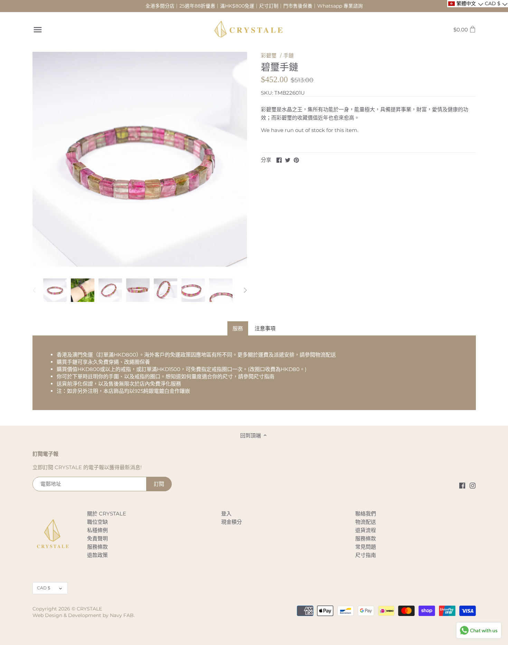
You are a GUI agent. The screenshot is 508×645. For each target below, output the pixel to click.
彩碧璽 (268, 55)
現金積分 (231, 522)
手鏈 (288, 55)
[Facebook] (462, 485)
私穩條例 (97, 530)
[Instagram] (473, 485)
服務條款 (97, 546)
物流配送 (325, 354)
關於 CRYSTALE (106, 513)
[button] (465, 3)
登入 (226, 513)
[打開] (37, 30)
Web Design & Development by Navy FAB (83, 615)
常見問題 (365, 546)
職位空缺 (97, 522)
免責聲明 (97, 538)
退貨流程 (365, 530)
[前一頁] (34, 290)
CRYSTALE (89, 608)
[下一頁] (245, 290)
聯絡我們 (365, 513)
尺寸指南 (264, 376)
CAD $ (43, 587)
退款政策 (97, 555)
